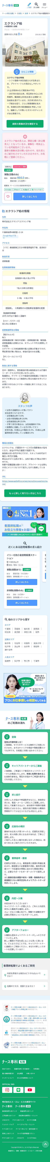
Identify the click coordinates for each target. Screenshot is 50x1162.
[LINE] (18, 1090)
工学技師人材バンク (8, 1115)
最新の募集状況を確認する (25, 123)
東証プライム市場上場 (19, 1009)
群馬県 (36, 628)
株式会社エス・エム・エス (37, 1007)
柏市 (26, 13)
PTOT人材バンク (18, 1120)
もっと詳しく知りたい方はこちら (25, 493)
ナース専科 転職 (8, 13)
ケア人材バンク (7, 1129)
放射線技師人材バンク (9, 1111)
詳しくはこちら (29, 196)
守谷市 (17, 643)
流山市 (17, 646)
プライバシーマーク (21, 1045)
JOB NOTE (5, 1120)
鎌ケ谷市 (8, 649)
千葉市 (36, 661)
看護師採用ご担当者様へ (22, 1069)
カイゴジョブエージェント (26, 1124)
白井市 (27, 646)
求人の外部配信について (25, 1078)
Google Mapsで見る (9, 237)
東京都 (17, 632)
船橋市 (7, 661)
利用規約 (36, 1069)
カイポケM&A (31, 1138)
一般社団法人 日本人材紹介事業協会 (23, 1035)
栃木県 (27, 628)
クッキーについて (8, 1078)
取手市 (7, 643)
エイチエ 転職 (31, 1120)
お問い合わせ (30, 1073)
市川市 (27, 661)
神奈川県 (27, 632)
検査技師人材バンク (26, 1111)
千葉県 (19, 13)
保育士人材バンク (8, 1133)
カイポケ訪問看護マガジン (26, 1133)
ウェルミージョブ (8, 1124)
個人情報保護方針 (8, 1073)
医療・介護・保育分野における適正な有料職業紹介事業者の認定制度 (28, 1019)
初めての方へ (6, 1069)
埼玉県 (7, 632)
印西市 (27, 643)
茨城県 (17, 628)
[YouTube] (30, 1090)
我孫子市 (37, 643)
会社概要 (20, 1073)
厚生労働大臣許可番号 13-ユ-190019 (30, 1030)
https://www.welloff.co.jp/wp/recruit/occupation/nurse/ (25, 482)
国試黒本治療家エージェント (28, 1115)
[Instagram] (7, 1090)
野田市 (36, 646)
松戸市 (7, 646)
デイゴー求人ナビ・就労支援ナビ (27, 1129)
